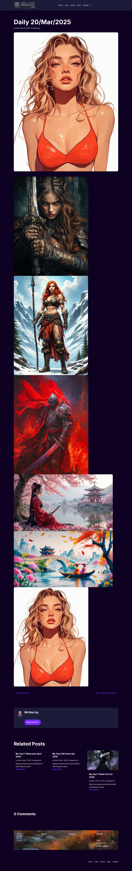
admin (18, 28)
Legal (98, 840)
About (73, 5)
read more (20, 769)
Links (67, 5)
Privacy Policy (101, 843)
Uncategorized (35, 28)
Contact (85, 5)
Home (60, 5)
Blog (79, 5)
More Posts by (32, 722)
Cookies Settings (102, 846)
